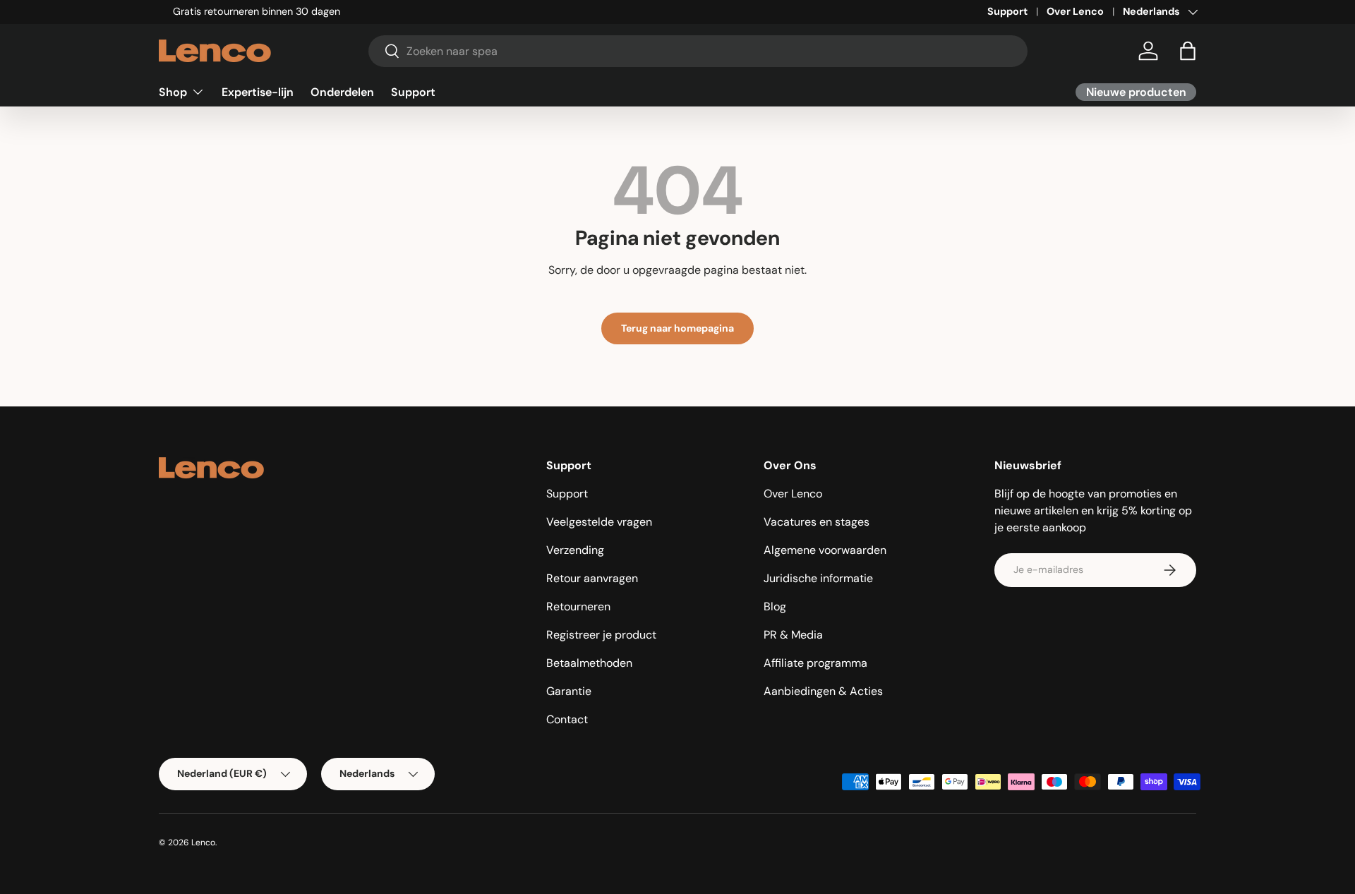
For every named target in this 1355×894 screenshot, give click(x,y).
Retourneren (578, 606)
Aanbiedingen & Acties (823, 691)
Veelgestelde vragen (599, 521)
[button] (1187, 50)
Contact (567, 719)
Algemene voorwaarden (825, 550)
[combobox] (698, 51)
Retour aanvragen (592, 578)
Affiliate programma (815, 663)
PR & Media (793, 634)
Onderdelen (342, 91)
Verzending (575, 550)
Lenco (203, 842)
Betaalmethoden (589, 663)
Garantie (568, 691)
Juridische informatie (818, 578)
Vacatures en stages (816, 521)
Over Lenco (1075, 11)
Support (1007, 11)
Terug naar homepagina (677, 328)
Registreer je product (601, 634)
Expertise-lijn (258, 91)
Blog (775, 606)
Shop (173, 91)
